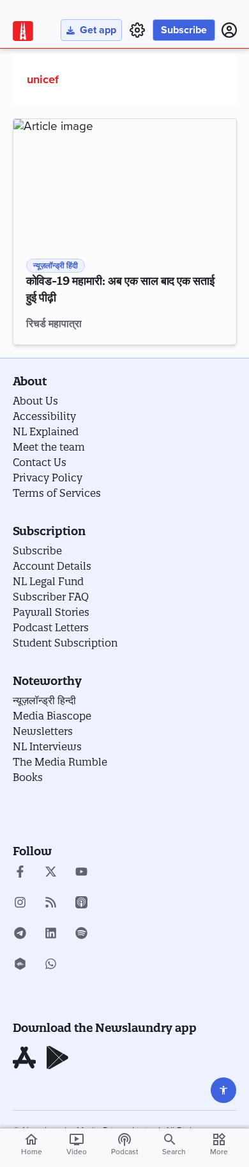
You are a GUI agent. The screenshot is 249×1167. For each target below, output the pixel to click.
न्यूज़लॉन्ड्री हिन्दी (44, 700)
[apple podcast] (81, 904)
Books (28, 777)
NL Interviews (47, 746)
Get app (98, 30)
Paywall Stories (51, 612)
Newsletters (43, 731)
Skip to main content (73, 86)
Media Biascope (52, 715)
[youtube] (81, 873)
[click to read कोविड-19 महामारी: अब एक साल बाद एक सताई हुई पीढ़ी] (124, 182)
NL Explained (46, 431)
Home (31, 1144)
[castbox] (20, 965)
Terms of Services (57, 493)
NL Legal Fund (48, 581)
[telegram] (20, 934)
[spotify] (81, 934)
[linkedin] (51, 934)
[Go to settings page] (223, 1090)
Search (174, 1151)
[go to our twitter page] (51, 873)
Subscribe (184, 30)
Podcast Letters (51, 627)
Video (76, 1144)
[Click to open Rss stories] (51, 904)
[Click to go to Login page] (229, 30)
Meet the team (49, 446)
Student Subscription (65, 642)
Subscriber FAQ (51, 596)
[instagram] (20, 904)
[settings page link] (137, 30)
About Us (35, 400)
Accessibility (44, 416)
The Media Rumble (60, 761)
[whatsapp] (51, 965)
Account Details (52, 565)
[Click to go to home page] (23, 31)
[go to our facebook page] (20, 873)
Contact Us (39, 462)
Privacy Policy (47, 477)
